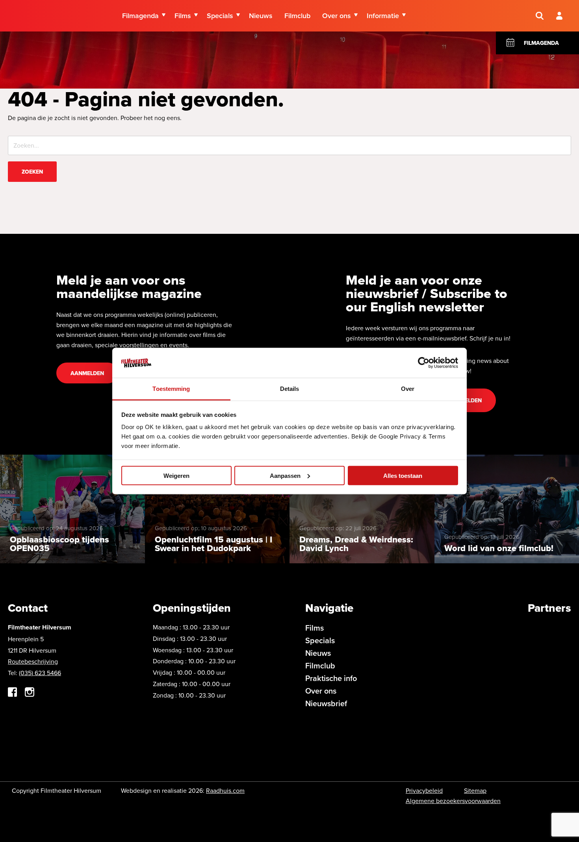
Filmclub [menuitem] (297, 15)
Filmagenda (541, 43)
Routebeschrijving (33, 661)
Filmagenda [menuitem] (140, 15)
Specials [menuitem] (220, 15)
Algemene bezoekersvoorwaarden (453, 800)
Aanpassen (285, 475)
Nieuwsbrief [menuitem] (326, 703)
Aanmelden (87, 373)
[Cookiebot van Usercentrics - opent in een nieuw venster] (423, 362)
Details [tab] (289, 388)
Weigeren (176, 475)
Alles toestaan (402, 475)
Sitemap (475, 790)
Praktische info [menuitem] (331, 678)
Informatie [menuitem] (383, 15)
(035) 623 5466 (40, 672)
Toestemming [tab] (171, 388)
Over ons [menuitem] (336, 15)
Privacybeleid (424, 790)
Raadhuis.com (225, 790)
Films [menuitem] (182, 15)
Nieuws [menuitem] (261, 15)
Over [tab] (407, 388)
